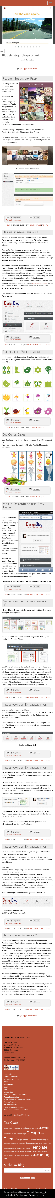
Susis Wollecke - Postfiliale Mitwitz (17, 1100)
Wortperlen (8, 1084)
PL (47, 225)
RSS (41, 344)
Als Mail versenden (13, 220)
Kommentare (35, 225)
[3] (24, 69)
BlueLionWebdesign (22, 1115)
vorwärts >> (32, 69)
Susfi (6, 1087)
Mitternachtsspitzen (12, 1077)
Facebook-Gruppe (39, 283)
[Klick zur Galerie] (27, 737)
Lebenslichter (9, 1074)
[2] (21, 69)
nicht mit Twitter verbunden (30, 217)
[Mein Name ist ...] (27, 25)
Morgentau (8, 1092)
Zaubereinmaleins (11, 1105)
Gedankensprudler (11, 1097)
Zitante (6, 1082)
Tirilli (5, 1089)
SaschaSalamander (12, 1102)
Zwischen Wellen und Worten (16, 1094)
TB (43, 225)
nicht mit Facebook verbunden (7, 217)
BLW (8, 225)
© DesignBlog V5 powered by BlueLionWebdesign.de (25, 1189)
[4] (26, 69)
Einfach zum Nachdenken (14, 1107)
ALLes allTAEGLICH (12, 1079)
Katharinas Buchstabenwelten (16, 1110)
